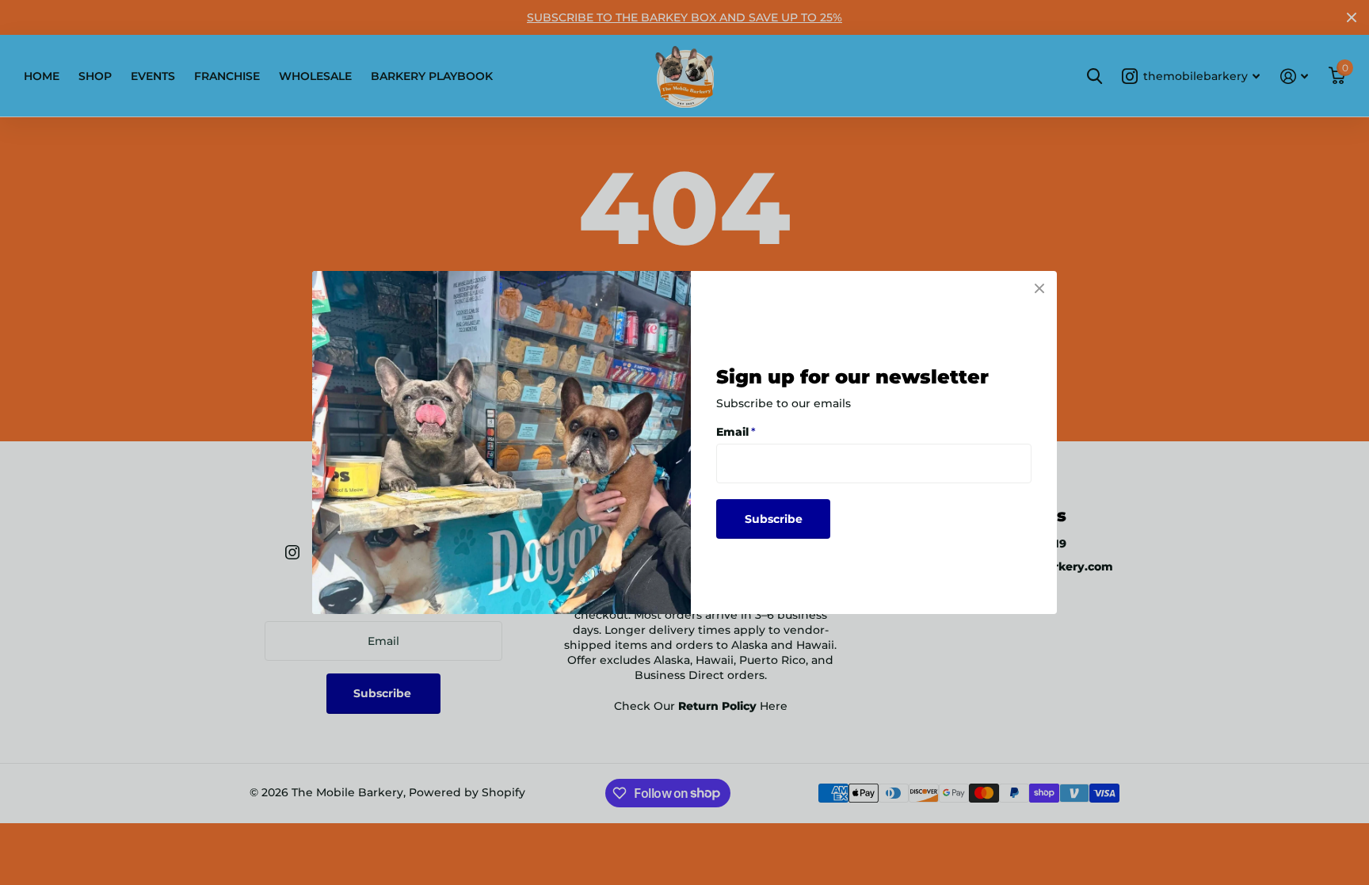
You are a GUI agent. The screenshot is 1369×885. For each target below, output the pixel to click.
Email (736, 432)
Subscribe (774, 519)
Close (1039, 288)
